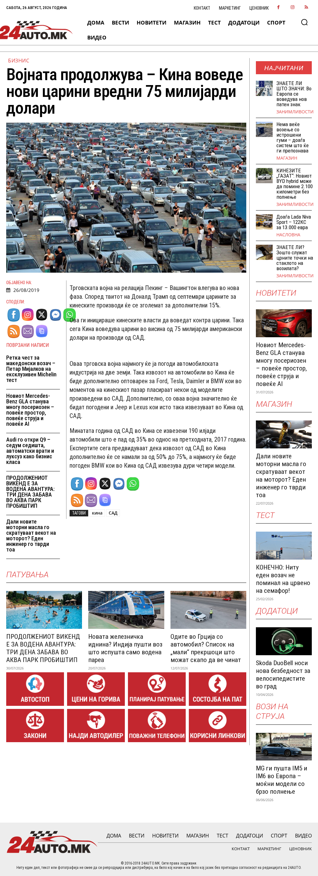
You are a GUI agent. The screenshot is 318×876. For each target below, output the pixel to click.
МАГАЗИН (286, 158)
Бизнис (18, 60)
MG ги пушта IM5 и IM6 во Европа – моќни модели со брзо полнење (281, 780)
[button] (304, 22)
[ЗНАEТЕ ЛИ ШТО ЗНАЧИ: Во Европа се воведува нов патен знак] (264, 88)
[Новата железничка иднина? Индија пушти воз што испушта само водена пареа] (126, 610)
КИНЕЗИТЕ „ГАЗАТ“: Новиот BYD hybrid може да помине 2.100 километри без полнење (294, 183)
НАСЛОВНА (288, 235)
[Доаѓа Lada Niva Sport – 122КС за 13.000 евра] (264, 221)
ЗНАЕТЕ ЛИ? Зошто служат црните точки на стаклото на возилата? (294, 257)
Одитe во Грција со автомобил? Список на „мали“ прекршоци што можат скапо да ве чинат (205, 648)
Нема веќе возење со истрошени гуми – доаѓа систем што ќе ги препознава (292, 137)
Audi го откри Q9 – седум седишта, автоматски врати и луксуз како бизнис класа (30, 450)
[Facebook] (278, 7)
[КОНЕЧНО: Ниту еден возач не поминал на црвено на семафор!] (284, 546)
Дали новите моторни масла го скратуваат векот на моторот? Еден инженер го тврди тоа (31, 535)
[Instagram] (292, 7)
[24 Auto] (35, 30)
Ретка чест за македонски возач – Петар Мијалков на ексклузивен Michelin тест (31, 368)
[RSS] (306, 7)
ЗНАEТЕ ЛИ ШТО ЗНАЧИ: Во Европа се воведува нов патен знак (293, 93)
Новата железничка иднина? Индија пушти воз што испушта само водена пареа (125, 648)
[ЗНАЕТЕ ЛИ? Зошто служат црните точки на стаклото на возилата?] (264, 252)
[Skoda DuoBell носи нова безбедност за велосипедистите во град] (284, 641)
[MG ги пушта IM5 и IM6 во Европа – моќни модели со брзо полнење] (284, 747)
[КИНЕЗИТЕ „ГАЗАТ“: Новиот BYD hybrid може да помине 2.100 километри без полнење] (264, 175)
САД (113, 513)
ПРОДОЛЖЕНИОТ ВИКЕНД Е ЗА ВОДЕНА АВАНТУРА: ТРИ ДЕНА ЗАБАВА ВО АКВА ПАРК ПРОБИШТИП (30, 491)
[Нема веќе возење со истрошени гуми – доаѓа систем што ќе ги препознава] (264, 129)
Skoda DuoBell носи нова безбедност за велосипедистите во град (283, 674)
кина (97, 513)
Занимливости (295, 112)
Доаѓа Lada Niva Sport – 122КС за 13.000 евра (293, 222)
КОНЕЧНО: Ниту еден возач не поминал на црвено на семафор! (283, 579)
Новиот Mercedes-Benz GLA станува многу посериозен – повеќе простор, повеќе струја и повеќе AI (30, 410)
